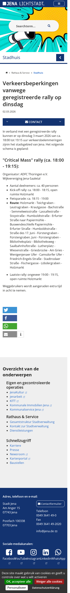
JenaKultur (17, 392)
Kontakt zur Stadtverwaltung (29, 426)
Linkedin (45, 561)
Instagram (34, 561)
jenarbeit (16, 397)
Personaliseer (16, 588)
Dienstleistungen (21, 430)
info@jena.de (45, 531)
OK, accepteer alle (18, 581)
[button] (10, 310)
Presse (14, 450)
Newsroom (17, 454)
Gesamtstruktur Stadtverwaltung (32, 422)
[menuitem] (34, 396)
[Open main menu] (59, 3)
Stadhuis (11, 57)
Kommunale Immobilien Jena (29, 405)
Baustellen (17, 463)
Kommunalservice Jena (25, 409)
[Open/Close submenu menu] (60, 57)
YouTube (21, 561)
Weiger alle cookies (49, 581)
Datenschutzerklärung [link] (45, 587)
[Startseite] (7, 72)
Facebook (9, 561)
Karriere (15, 446)
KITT (13, 401)
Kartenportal (18, 458)
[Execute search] (49, 26)
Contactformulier (51, 503)
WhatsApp (58, 561)
